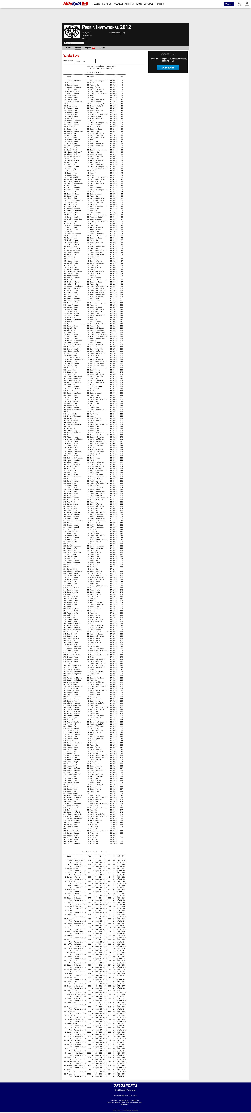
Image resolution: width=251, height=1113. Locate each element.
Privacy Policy (123, 1100)
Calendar (118, 4)
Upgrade (229, 4)
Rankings (106, 4)
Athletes (129, 4)
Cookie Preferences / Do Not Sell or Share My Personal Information (124, 1104)
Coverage (148, 4)
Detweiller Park (87, 36)
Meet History (69, 43)
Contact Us (113, 1100)
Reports (90, 48)
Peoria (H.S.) (120, 33)
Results (96, 4)
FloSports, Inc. (131, 1090)
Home (68, 48)
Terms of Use (135, 1100)
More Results (68, 61)
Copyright (123, 1090)
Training (159, 4)
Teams (139, 4)
